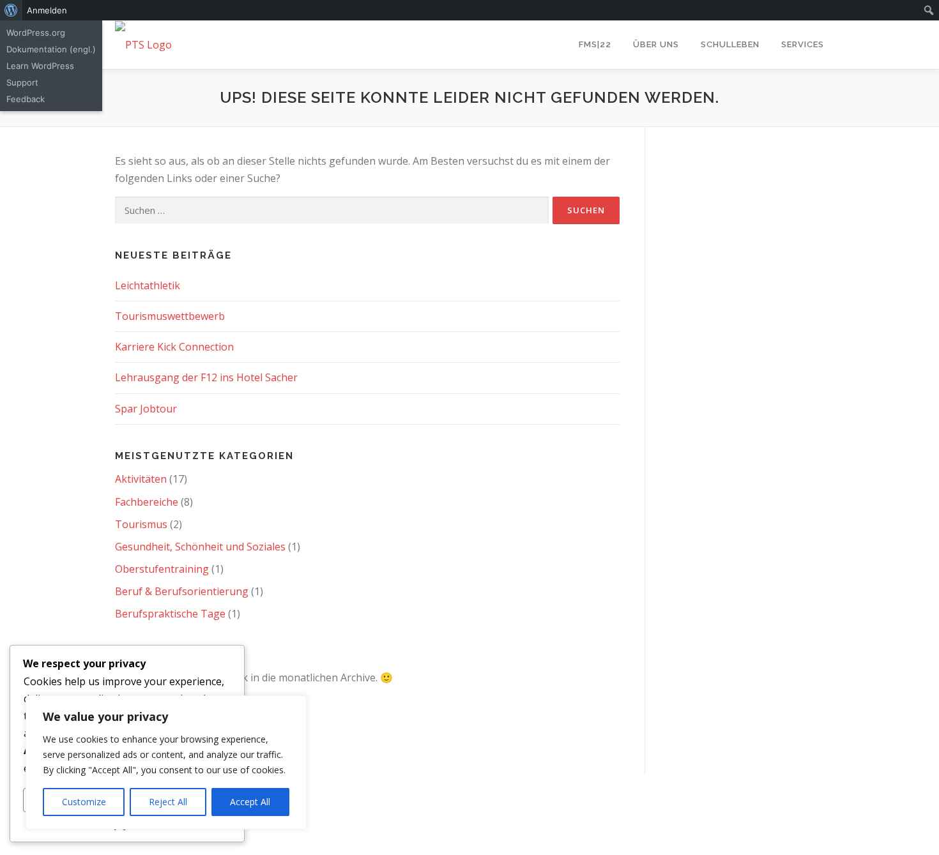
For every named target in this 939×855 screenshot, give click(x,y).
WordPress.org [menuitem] (35, 32)
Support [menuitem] (22, 82)
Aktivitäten (141, 479)
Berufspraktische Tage (170, 614)
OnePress (537, 804)
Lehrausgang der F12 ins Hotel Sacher (206, 377)
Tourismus (141, 524)
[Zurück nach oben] (885, 775)
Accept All (250, 802)
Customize (84, 802)
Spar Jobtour (146, 409)
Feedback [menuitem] (25, 99)
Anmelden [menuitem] (47, 10)
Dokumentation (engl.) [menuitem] (51, 49)
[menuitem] (11, 10)
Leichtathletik (147, 285)
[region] (166, 762)
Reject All (168, 802)
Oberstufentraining (162, 569)
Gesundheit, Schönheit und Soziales (200, 547)
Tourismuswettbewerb (170, 316)
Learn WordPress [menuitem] (40, 66)
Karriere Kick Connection (174, 347)
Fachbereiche (146, 502)
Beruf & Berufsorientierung (181, 591)
